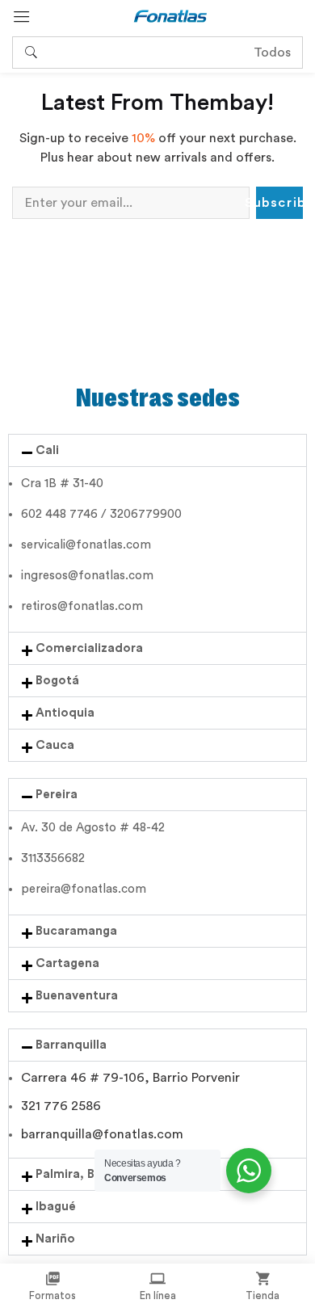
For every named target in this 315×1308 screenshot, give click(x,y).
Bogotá (57, 681)
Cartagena (67, 963)
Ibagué (56, 1207)
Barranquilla (71, 1045)
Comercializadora (89, 648)
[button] (157, 450)
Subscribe (279, 202)
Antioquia (65, 713)
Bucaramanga (76, 931)
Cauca (55, 745)
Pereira (57, 795)
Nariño (55, 1239)
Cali (47, 450)
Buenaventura (77, 996)
